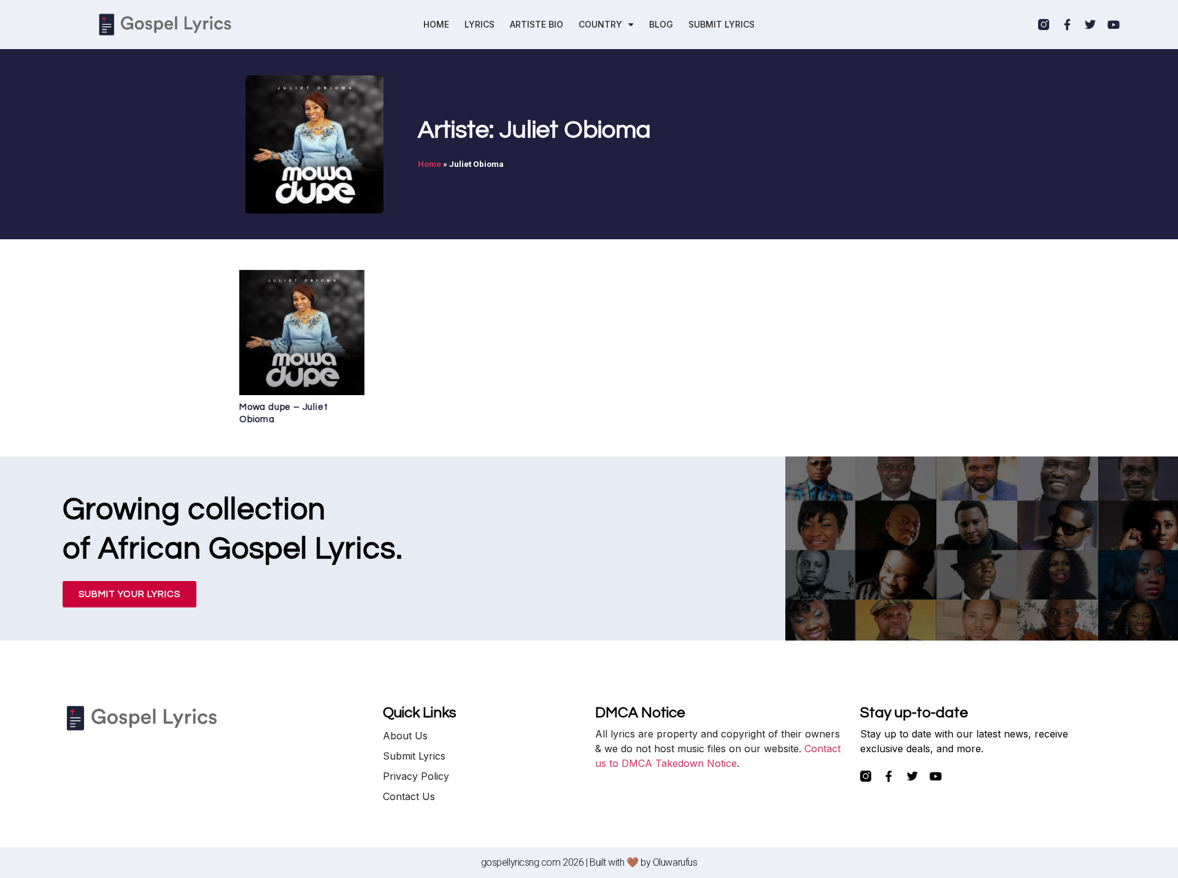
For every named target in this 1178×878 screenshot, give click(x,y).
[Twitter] (1090, 24)
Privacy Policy (416, 776)
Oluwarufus (675, 862)
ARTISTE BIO (536, 24)
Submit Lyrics (414, 756)
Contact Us (409, 796)
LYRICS (479, 24)
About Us (405, 736)
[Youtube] (1113, 24)
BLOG (661, 24)
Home (429, 164)
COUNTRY (600, 24)
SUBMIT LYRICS (721, 24)
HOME (436, 24)
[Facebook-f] (1066, 24)
